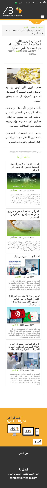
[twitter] (33, 2)
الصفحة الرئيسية (37, 27)
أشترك (37, 441)
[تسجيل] (44, 2)
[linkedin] (30, 2)
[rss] (37, 2)
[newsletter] (40, 2)
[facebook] (26, 2)
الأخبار (26, 27)
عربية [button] (19, 2)
